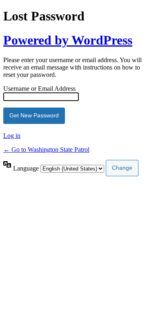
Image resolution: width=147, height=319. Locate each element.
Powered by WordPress (67, 40)
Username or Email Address (39, 88)
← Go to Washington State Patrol (46, 149)
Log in (11, 135)
